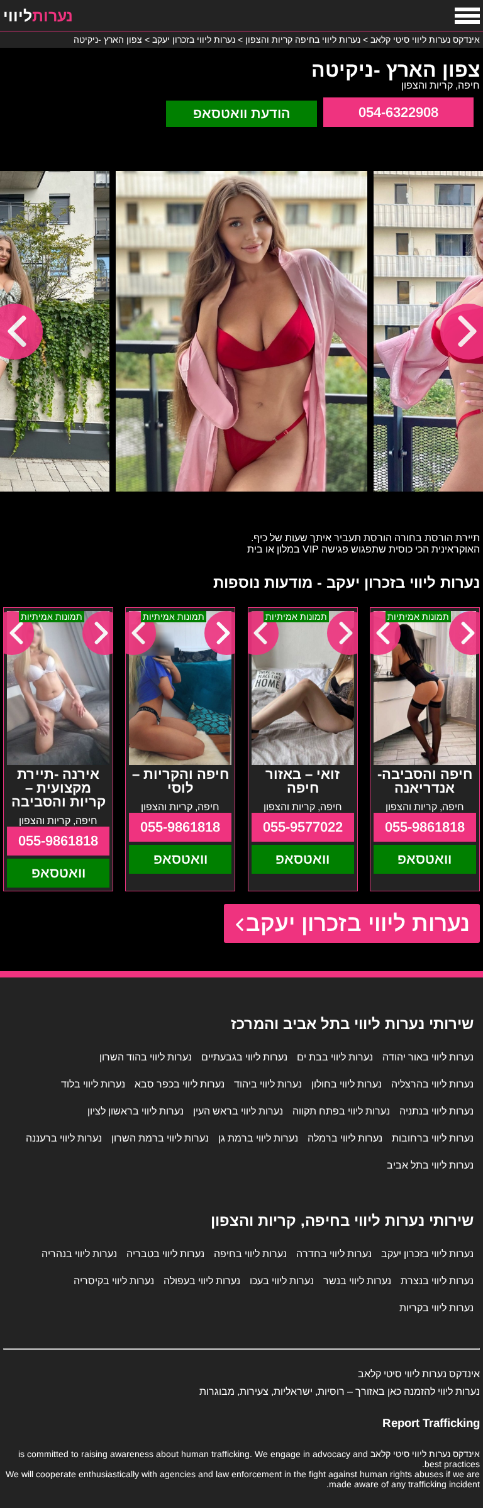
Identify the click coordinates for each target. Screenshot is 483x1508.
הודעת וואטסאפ (242, 113)
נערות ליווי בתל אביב (430, 1165)
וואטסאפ (424, 859)
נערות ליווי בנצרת (437, 1280)
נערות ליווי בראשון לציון (135, 1111)
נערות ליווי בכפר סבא (180, 1084)
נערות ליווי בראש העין (238, 1111)
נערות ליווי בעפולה (202, 1280)
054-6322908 (398, 112)
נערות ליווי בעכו (282, 1280)
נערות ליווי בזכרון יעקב (358, 923)
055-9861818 (425, 827)
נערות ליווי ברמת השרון (160, 1138)
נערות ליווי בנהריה (79, 1253)
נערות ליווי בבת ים (335, 1057)
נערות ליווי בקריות (436, 1307)
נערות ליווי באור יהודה (428, 1057)
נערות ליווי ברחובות (433, 1138)
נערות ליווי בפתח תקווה (341, 1111)
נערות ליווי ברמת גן (258, 1138)
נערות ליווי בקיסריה (114, 1280)
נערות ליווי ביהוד (268, 1084)
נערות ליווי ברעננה (64, 1138)
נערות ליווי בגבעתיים (244, 1057)
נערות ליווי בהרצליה (432, 1084)
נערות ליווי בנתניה (436, 1111)
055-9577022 (303, 827)
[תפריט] (467, 15)
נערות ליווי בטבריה (165, 1253)
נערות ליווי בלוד (93, 1084)
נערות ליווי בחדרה (334, 1253)
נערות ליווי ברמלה (345, 1138)
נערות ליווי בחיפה (250, 1253)
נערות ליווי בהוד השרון (145, 1057)
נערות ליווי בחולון (346, 1084)
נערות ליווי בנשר (357, 1280)
